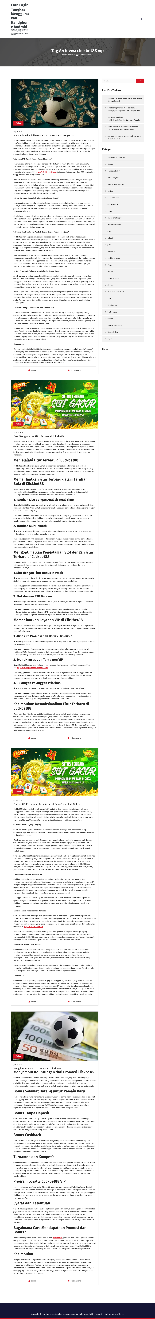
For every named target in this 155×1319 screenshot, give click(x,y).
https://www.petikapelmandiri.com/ (32, 668)
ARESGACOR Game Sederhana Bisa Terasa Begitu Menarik (125, 99)
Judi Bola (111, 251)
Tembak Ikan (113, 332)
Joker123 (111, 238)
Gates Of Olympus (115, 218)
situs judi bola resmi (116, 292)
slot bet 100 (112, 305)
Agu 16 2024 (18, 432)
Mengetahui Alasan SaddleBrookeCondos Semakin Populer (124, 118)
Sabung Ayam (113, 278)
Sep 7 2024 (17, 131)
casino (110, 191)
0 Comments (76, 370)
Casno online (113, 198)
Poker (18, 123)
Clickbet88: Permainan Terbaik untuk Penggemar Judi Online (46, 804)
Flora (110, 211)
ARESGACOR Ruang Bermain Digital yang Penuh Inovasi (124, 137)
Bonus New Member (116, 184)
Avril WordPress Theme (114, 1314)
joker (110, 231)
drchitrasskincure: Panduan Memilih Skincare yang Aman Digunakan (123, 128)
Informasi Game (114, 225)
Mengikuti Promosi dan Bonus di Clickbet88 (37, 1068)
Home (64, 55)
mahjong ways (114, 258)
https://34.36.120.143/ (33, 927)
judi (109, 245)
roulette (111, 272)
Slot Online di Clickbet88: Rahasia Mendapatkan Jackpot (44, 135)
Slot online (112, 312)
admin (33, 370)
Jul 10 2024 (17, 1064)
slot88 (110, 319)
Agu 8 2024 (17, 800)
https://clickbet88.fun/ (45, 172)
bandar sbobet (114, 171)
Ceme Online (113, 204)
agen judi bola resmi (116, 157)
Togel (110, 339)
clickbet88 (57, 1238)
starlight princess (115, 325)
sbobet (110, 285)
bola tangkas (113, 177)
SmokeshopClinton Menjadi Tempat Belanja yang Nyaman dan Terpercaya (124, 109)
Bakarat (111, 164)
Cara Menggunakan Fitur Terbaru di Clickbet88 (39, 436)
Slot (109, 298)
